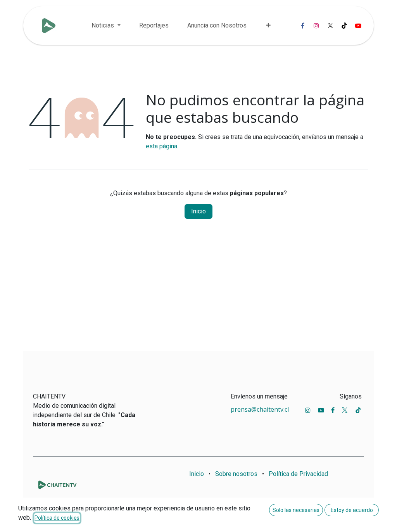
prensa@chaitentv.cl (260, 409)
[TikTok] (344, 25)
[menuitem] (105, 25)
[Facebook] (302, 25)
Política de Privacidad (298, 473)
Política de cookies (57, 518)
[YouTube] (358, 25)
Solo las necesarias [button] (296, 510)
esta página (161, 146)
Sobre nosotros (236, 473)
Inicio (198, 211)
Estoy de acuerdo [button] (352, 510)
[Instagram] (316, 25)
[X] (330, 25)
